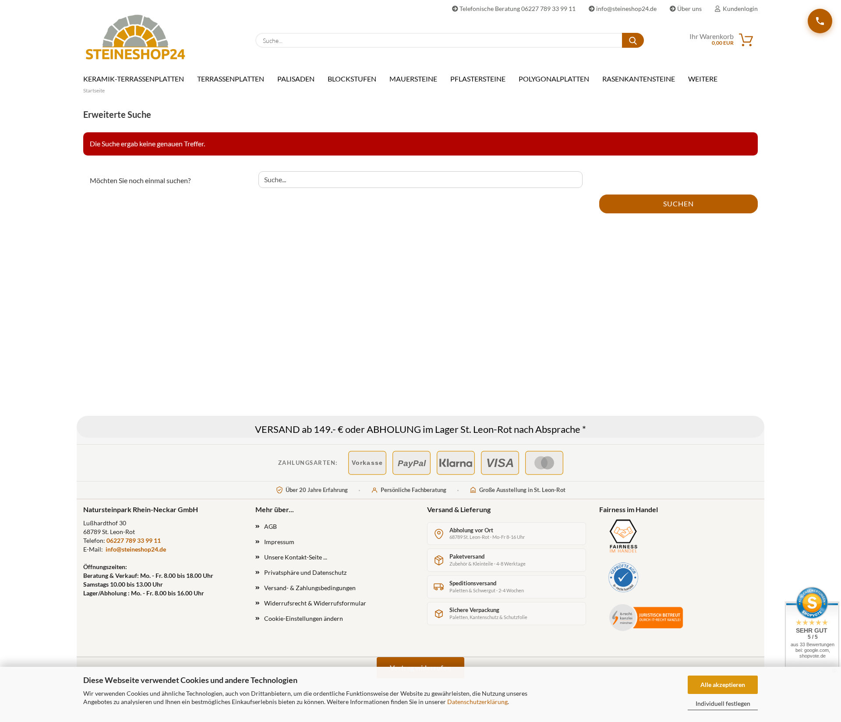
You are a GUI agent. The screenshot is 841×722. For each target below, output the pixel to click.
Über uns (689, 8)
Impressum (279, 541)
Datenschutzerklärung (477, 701)
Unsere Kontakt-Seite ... (295, 557)
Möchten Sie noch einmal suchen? (140, 180)
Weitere (702, 78)
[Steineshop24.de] (135, 37)
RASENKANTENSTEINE (638, 78)
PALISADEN (295, 78)
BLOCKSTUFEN (352, 78)
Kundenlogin (739, 8)
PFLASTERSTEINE (477, 78)
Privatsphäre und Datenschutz (305, 572)
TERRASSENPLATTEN (230, 78)
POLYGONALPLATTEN (554, 78)
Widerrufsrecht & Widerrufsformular (315, 603)
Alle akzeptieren (722, 684)
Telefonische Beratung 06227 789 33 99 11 (517, 8)
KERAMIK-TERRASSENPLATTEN (133, 78)
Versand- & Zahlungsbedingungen (310, 587)
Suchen (678, 203)
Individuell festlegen (723, 703)
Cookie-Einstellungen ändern (303, 618)
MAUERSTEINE (413, 78)
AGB (270, 526)
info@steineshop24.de (626, 8)
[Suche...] (633, 40)
